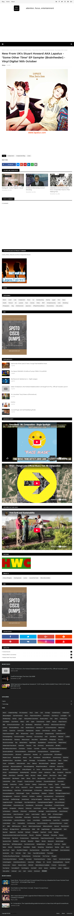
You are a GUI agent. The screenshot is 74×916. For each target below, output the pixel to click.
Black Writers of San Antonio (9, 748)
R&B (4, 724)
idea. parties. (59, 306)
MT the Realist (58, 754)
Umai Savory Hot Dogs (64, 859)
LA (40, 754)
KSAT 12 (44, 814)
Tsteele (49, 859)
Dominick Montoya (7, 790)
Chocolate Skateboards (49, 781)
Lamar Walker (36, 820)
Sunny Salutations (64, 850)
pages (32, 721)
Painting (56, 832)
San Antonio (46, 715)
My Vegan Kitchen (14, 829)
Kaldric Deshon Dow (8, 817)
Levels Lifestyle (6, 823)
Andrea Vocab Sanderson (13, 724)
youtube (21, 303)
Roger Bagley (32, 742)
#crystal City (60, 766)
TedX (24, 853)
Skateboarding (40, 300)
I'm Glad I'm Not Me (59, 805)
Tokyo (59, 760)
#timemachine (49, 745)
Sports (37, 701)
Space (67, 847)
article (40, 868)
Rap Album (15, 841)
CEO (54, 778)
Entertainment (19, 306)
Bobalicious (61, 727)
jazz (20, 871)
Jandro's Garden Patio (51, 811)
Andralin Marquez (13, 772)
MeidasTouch (38, 724)
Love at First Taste (33, 578)
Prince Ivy (60, 739)
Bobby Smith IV (6, 778)
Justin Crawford (35, 814)
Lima (14, 823)
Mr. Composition (23, 712)
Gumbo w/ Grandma (8, 754)
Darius (31, 787)
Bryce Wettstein (41, 778)
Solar (62, 847)
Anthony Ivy (47, 772)
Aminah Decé (39, 733)
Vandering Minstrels (58, 862)
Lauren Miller (65, 820)
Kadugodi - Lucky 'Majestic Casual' (12, 188)
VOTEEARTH (11, 763)
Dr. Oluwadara (38, 790)
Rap (16, 742)
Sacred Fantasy (57, 757)
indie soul (14, 871)
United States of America (19, 862)
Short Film (65, 757)
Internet (45, 808)
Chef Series (38, 781)
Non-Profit (20, 832)
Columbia (5, 784)
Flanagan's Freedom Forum (63, 793)
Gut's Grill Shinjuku (59, 802)
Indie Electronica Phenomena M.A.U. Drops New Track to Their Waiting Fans (60, 189)
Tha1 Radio (50, 853)
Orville (50, 832)
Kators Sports (27, 817)
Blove (60, 775)
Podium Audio (6, 838)
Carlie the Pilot (6, 781)
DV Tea (17, 787)
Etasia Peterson (35, 793)
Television (28, 745)
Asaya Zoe (68, 772)
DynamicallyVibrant (8, 751)
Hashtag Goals (17, 578)
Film (59, 300)
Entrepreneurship (51, 303)
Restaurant (50, 841)
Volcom (14, 865)
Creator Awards (37, 651)
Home (7, 1)
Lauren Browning (46, 820)
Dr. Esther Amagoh (27, 790)
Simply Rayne (49, 847)
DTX (12, 787)
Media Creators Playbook (35, 826)
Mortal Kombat (65, 826)
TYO (12, 853)
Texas (29, 853)
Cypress (57, 784)
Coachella (36, 748)
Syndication (6, 853)
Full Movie (24, 796)
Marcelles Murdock (7, 739)
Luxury (66, 823)
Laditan (68, 736)
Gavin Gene (6, 799)
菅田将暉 (44, 871)
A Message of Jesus (15, 769)
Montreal (56, 826)
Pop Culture (15, 838)
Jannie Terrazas (63, 811)
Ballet (27, 775)
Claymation (60, 781)
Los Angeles (63, 715)
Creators (50, 784)
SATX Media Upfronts (17, 844)
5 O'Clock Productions (50, 727)
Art (15, 303)
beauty (46, 868)
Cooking (34, 784)
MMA (8, 826)
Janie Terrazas (46, 730)
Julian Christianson (18, 814)
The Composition (41, 760)
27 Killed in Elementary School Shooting (35, 189)
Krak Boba (44, 817)
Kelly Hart (60, 736)
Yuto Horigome (25, 868)
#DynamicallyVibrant (16, 766)
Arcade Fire (60, 772)
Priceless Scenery (24, 838)
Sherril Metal (26, 847)
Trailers (65, 760)
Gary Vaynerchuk (60, 796)
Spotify (25, 760)
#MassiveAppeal (7, 715)
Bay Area (33, 775)
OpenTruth (43, 832)
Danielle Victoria (56, 712)
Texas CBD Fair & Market (39, 853)
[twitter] (62, 1)
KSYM (49, 814)
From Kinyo (29, 736)
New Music (46, 724)
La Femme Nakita (7, 820)
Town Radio (29, 859)
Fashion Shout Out (60, 733)
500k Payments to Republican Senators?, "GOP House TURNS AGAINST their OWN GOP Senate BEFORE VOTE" (40, 685)
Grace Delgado (18, 802)
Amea (32, 733)
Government (20, 730)
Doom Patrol (18, 790)
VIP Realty (38, 862)
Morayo (25, 757)
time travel (37, 871)
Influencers (28, 808)
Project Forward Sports (8, 733)
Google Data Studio (7, 802)
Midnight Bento (17, 757)
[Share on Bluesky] (18, 164)
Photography (6, 306)
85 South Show (24, 733)
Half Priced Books (7, 805)
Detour (51, 787)
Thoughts (54, 856)
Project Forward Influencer (47, 838)
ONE (30, 757)
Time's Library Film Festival (9, 859)
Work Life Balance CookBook (42, 865)
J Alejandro (15, 811)
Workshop (53, 763)
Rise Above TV (39, 727)
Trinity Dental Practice (39, 859)
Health (4, 303)
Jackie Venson (32, 811)
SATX (27, 721)
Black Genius (53, 775)
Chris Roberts (6, 721)
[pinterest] (68, 1)
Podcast (11, 303)
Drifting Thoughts (48, 790)
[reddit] (63, 637)
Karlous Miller (18, 817)
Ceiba (13, 781)
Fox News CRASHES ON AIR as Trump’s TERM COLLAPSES (29, 371)
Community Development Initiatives (57, 748)
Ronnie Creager (59, 841)
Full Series (31, 796)
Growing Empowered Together (45, 802)
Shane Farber (17, 847)
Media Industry (25, 739)
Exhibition (44, 793)
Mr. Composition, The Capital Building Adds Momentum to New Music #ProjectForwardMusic (40, 903)
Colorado (44, 748)
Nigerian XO (13, 832)
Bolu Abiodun (16, 778)
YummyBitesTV (15, 868)
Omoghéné (35, 832)
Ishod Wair (65, 808)
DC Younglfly (6, 787)
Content (21, 784)
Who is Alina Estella (45, 578)
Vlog (13, 306)
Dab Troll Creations (17, 715)
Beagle (39, 775)
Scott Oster (57, 844)
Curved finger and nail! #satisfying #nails (23, 410)
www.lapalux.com (37, 132)
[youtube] (63, 641)
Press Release (37, 757)
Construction (13, 784)
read (24, 871)
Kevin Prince (36, 817)
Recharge (23, 841)
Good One (61, 799)
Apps (54, 772)
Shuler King (41, 847)
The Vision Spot (36, 856)
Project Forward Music (35, 715)
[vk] (28, 641)
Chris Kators (22, 748)
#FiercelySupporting (29, 766)
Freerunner (17, 796)
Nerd (65, 829)
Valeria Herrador (21, 763)
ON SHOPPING (43, 739)
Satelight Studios (41, 844)
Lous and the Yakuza (42, 823)
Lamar (25, 578)
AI (33, 769)
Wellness (34, 763)
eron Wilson (53, 868)
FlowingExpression (7, 796)
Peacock (31, 835)
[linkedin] (56, 1)
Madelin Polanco (30, 727)
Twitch (55, 859)
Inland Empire (37, 808)
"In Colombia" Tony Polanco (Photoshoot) (23, 394)
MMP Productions (16, 826)
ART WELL (58, 745)
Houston (38, 730)
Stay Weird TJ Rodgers (22, 850)
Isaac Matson (15, 721)
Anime (40, 772)
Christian (29, 748)
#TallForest (52, 766)
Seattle (64, 844)
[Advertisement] (37, 27)
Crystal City (12, 730)
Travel (4, 763)
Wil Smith (31, 865)
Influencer (20, 808)
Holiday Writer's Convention (37, 654)
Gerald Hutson (25, 799)
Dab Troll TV (24, 787)
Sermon (10, 847)
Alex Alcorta (58, 769)
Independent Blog (20, 155)
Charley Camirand (29, 781)
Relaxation (30, 841)
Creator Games (42, 784)
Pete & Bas (38, 835)
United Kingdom (7, 862)
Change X (20, 781)
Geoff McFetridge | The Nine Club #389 (23, 676)
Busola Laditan (44, 718)
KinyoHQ (35, 754)
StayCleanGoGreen (34, 850)
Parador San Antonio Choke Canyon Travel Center (15, 835)
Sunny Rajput (54, 850)
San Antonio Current (29, 844)
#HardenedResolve (14, 727)
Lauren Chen (56, 820)
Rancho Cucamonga (8, 742)
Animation (33, 772)
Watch (4, 300)
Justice (27, 814)
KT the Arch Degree (57, 814)
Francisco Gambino (19, 736)
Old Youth (27, 832)
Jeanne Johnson (7, 814)
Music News (35, 739)
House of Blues (48, 805)
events (59, 868)
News (63, 300)
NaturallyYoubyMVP (57, 829)
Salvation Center (52, 742)
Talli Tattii (18, 853)
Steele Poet (21, 745)
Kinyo (3, 65)
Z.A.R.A (13, 402)
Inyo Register (52, 808)
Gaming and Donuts (43, 751)
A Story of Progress (7, 578)
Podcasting (54, 835)
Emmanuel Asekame (20, 751)
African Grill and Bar (47, 769)
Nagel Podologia (46, 829)
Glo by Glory (47, 799)
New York (5, 832)
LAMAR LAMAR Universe (54, 817)
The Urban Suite (52, 760)
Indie (59, 303)
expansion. (28, 306)
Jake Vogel (41, 811)
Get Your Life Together (36, 799)
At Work (5, 775)
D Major (63, 784)
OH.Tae (54, 730)
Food (26, 303)
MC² (4, 826)
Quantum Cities (7, 841)
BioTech (45, 775)
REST (43, 303)
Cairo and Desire (61, 778)
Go (33, 300)
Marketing (65, 303)
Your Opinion (6, 868)
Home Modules (29, 805)
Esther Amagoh (20, 793)
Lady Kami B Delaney (19, 820)
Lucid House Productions (56, 823)
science (30, 871)
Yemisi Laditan (62, 865)
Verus (28, 763)
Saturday (49, 844)
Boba (65, 775)
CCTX (49, 778)
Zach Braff (33, 868)
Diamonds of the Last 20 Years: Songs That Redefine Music (29, 363)
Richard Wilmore (47, 757)
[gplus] (71, 1)
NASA (33, 829)
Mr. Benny (5, 829)
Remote (44, 841)
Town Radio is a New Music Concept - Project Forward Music (29, 888)
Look (15, 300)
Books (22, 778)
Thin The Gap (46, 856)
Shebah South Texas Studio (37, 657)
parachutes (6, 766)
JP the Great (23, 811)
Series (4, 847)
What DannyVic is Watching (58, 724)
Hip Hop (48, 300)
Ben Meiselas (29, 724)
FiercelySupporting (7, 736)
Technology (37, 704)
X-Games (54, 865)
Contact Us (69, 913)
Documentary (50, 306)
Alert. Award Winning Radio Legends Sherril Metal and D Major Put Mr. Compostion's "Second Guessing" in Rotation (40, 896)
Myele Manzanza (25, 829)
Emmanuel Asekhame (8, 793)
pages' (53, 300)
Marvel (24, 826)
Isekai (59, 808)
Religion (37, 841)
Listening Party (21, 823)
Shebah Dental (62, 742)
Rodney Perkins (23, 742)
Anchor (4, 772)
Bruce (33, 778)
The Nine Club (63, 718)
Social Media (18, 760)
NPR (38, 829)
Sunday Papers (45, 850)
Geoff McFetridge (15, 799)
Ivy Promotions (6, 811)
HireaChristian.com (18, 805)
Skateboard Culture (7, 760)
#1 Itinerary (41, 745)
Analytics (65, 769)
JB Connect (18, 754)
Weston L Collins (22, 865)
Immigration (13, 808)
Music (28, 300)
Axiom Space (12, 775)
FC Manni (51, 793)
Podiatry (61, 835)
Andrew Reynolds (24, 772)
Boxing (28, 778)
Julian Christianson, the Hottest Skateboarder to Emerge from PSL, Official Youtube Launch (39, 386)
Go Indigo (47, 712)
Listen (7, 50)
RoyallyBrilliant (42, 742)
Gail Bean (39, 796)
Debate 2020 (38, 787)
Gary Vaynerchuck (48, 796)
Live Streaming (31, 823)
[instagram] (65, 1)
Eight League (58, 790)
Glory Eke (54, 799)
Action (38, 769)
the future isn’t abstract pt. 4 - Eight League (24, 379)
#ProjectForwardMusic (38, 306)
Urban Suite (31, 862)
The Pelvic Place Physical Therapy (11, 856)
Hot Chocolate (39, 805)
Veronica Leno (6, 865)
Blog (3, 1)
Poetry (38, 303)
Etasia (27, 793)
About (13, 1)
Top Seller (21, 859)
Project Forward (62, 721)
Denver (46, 787)
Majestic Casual (7, 757)
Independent (11, 155)
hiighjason (66, 868)
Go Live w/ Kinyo (38, 736)
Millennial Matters (47, 826)
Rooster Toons (6, 844)
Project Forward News (61, 838)
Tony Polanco (55, 715)
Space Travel (6, 850)
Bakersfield (20, 775)
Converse (27, 784)
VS (43, 862)
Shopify (34, 847)
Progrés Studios (34, 838)
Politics (22, 721)
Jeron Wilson (53, 736)
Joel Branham (27, 754)
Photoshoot (46, 835)
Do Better (58, 787)
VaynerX (67, 862)
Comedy (32, 303)
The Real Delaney (26, 856)
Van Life (49, 862)
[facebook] (59, 1)
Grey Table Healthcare (29, 802)
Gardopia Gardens (54, 751)
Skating (57, 847)
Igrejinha (5, 808)
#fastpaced (5, 769)
